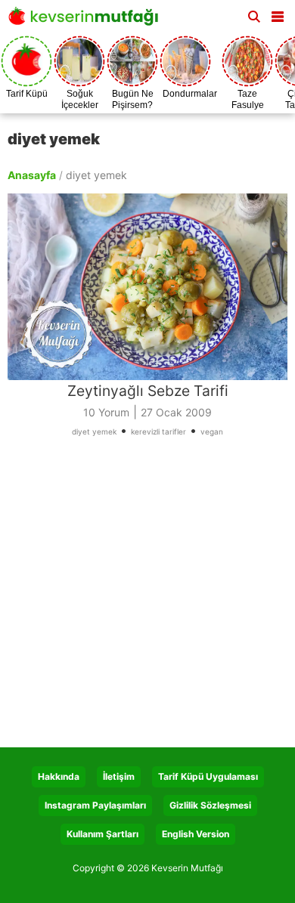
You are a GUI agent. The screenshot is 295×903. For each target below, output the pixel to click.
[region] (147, 597)
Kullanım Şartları (102, 834)
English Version (195, 834)
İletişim (119, 776)
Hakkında (58, 776)
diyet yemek (94, 431)
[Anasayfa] (87, 21)
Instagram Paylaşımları (95, 805)
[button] (277, 13)
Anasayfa (32, 175)
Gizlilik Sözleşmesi (210, 805)
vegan (211, 431)
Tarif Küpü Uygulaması (208, 776)
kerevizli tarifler (158, 431)
